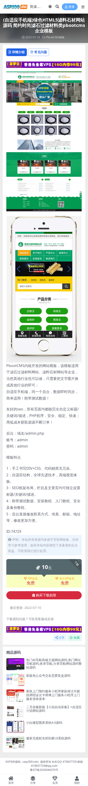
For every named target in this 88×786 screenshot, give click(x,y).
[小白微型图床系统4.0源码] (15, 727)
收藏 (77, 637)
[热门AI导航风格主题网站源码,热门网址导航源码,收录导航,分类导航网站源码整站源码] (15, 664)
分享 (62, 637)
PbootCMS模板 (55, 37)
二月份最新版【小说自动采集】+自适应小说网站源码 (54, 709)
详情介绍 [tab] (18, 52)
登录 (71, 7)
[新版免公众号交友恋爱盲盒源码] (15, 680)
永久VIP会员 (66, 578)
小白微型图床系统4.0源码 (44, 722)
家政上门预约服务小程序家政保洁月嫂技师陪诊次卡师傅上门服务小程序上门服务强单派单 (53, 695)
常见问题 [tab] (40, 52)
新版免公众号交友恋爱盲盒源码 (48, 675)
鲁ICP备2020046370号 (44, 770)
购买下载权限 (46, 595)
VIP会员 (32, 578)
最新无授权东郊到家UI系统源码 (48, 738)
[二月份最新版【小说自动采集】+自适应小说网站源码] (15, 711)
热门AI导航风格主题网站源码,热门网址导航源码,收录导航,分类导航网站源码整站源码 (54, 664)
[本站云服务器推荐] (44, 64)
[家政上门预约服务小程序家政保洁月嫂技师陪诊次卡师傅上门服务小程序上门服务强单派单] (15, 695)
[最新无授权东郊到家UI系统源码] (15, 742)
